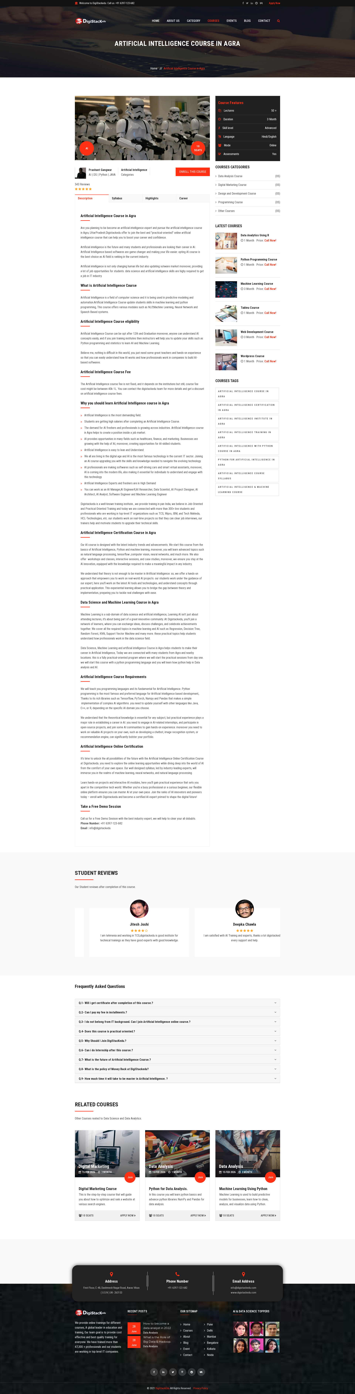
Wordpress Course (252, 356)
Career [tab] (183, 198)
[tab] (177, 1003)
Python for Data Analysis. (168, 1189)
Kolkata (211, 1349)
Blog (247, 21)
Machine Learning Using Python (243, 1189)
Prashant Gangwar (100, 170)
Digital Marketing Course (232, 185)
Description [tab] (85, 198)
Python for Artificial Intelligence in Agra (246, 462)
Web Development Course (257, 332)
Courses (213, 21)
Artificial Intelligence (134, 170)
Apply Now (274, 3)
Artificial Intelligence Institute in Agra (245, 421)
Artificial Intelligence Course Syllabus (241, 476)
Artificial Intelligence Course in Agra (243, 394)
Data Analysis (161, 1166)
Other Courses (226, 211)
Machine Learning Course (257, 283)
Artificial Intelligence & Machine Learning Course (243, 489)
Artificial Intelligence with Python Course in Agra (245, 448)
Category (193, 21)
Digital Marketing (94, 1166)
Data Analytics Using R (255, 235)
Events (232, 21)
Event (186, 1349)
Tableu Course (250, 307)
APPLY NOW (126, 1215)
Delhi (210, 1330)
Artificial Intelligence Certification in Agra (246, 407)
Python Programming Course (259, 259)
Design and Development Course (237, 193)
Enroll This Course (192, 171)
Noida (210, 1355)
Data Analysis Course (230, 176)
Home (155, 21)
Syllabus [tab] (117, 198)
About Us (173, 21)
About (186, 1336)
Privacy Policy (200, 1388)
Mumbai (211, 1336)
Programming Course (230, 202)
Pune (210, 1324)
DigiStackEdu (162, 1388)
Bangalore (212, 1342)
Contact (264, 21)
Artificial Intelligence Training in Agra (244, 435)
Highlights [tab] (152, 198)
